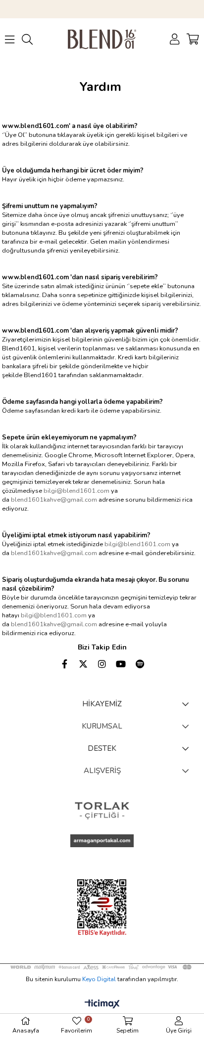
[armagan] (102, 841)
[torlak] (102, 811)
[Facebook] (64, 663)
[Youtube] (120, 663)
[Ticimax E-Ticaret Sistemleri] (102, 1004)
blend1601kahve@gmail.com (54, 499)
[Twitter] (83, 663)
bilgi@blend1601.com (76, 490)
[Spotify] (139, 663)
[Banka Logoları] (102, 967)
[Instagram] (102, 663)
